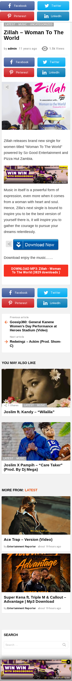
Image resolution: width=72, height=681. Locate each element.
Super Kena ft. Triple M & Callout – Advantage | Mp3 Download (35, 599)
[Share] (36, 245)
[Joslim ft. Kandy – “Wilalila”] (36, 388)
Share (7, 87)
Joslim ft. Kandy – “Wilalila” (29, 412)
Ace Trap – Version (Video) (28, 539)
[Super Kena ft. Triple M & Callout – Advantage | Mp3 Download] (36, 573)
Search (64, 645)
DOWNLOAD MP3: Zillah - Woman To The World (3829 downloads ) (36, 270)
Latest (29, 405)
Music (41, 405)
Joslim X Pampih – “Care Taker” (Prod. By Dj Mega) (33, 467)
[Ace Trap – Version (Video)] (36, 515)
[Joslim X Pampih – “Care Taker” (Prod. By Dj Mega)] (36, 441)
